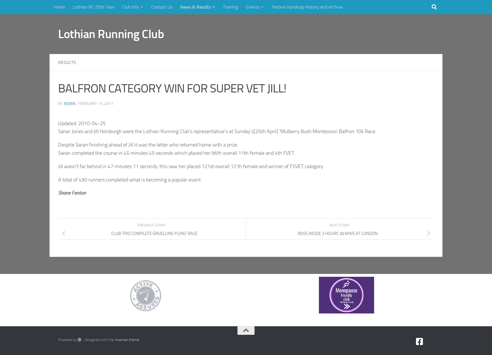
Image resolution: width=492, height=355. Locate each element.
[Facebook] (420, 342)
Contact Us (161, 7)
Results (67, 62)
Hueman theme (127, 340)
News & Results (195, 7)
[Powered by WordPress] (79, 340)
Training (230, 7)
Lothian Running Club (111, 34)
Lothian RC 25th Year (93, 7)
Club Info (130, 7)
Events (252, 7)
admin (69, 103)
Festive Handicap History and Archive (307, 7)
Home (59, 7)
